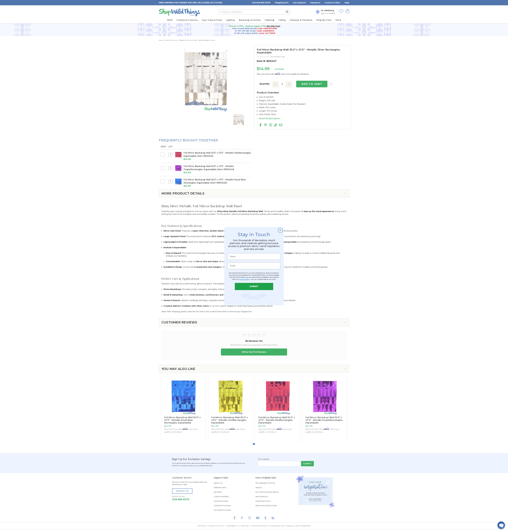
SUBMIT (254, 286)
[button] (501, 525)
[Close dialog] (280, 230)
